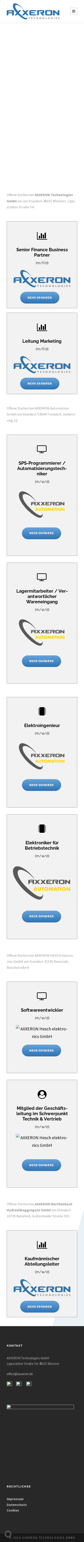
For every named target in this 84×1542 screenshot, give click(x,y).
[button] (8, 1534)
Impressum (15, 1499)
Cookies (13, 1510)
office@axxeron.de (20, 1374)
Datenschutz (17, 1504)
